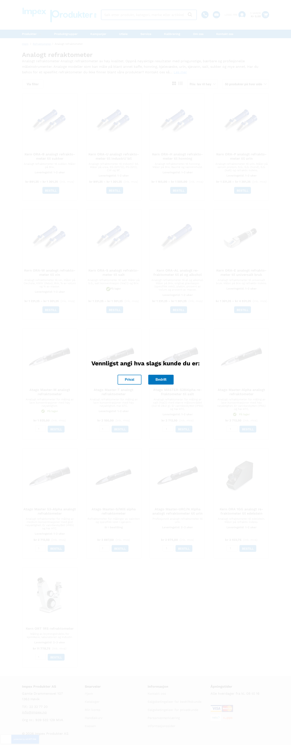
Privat (129, 379)
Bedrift (161, 379)
